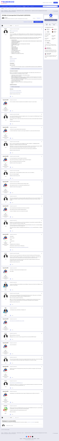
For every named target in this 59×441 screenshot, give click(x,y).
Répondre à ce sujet (38, 21)
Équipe (6, 8)
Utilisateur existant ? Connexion (47, 2)
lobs (5, 282)
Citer (12, 96)
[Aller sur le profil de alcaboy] (45, 32)
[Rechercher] (57, 6)
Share (34, 18)
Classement (32, 6)
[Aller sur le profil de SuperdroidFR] (6, 103)
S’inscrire (55, 2)
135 (6, 413)
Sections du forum (18, 6)
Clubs (16, 8)
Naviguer (24, 6)
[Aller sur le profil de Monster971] (52, 32)
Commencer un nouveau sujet (28, 21)
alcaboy (48, 31)
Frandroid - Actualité (5, 6)
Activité (28, 6)
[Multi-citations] (10, 96)
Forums (2, 8)
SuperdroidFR (5, 99)
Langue (21, 438)
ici (29, 75)
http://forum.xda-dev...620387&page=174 (16, 92)
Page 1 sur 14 (17, 25)
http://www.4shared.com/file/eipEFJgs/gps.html (21, 247)
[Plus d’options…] (41, 28)
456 (6, 289)
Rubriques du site (11, 6)
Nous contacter (34, 438)
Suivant (11, 25)
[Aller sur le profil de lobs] (6, 285)
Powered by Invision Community (29, 439)
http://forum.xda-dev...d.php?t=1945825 (15, 90)
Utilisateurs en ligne (11, 8)
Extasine (5, 405)
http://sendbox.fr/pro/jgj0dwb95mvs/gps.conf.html (17, 320)
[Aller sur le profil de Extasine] (6, 409)
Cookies (38, 438)
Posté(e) (13, 114)
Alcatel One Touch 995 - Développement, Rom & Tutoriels (19, 18)
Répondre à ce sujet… (10, 425)
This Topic (53, 6)
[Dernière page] (13, 25)
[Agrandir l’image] (14, 30)
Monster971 (55, 31)
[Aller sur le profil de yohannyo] (52, 29)
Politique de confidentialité (27, 438)
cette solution (31, 227)
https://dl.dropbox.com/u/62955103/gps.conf (16, 382)
